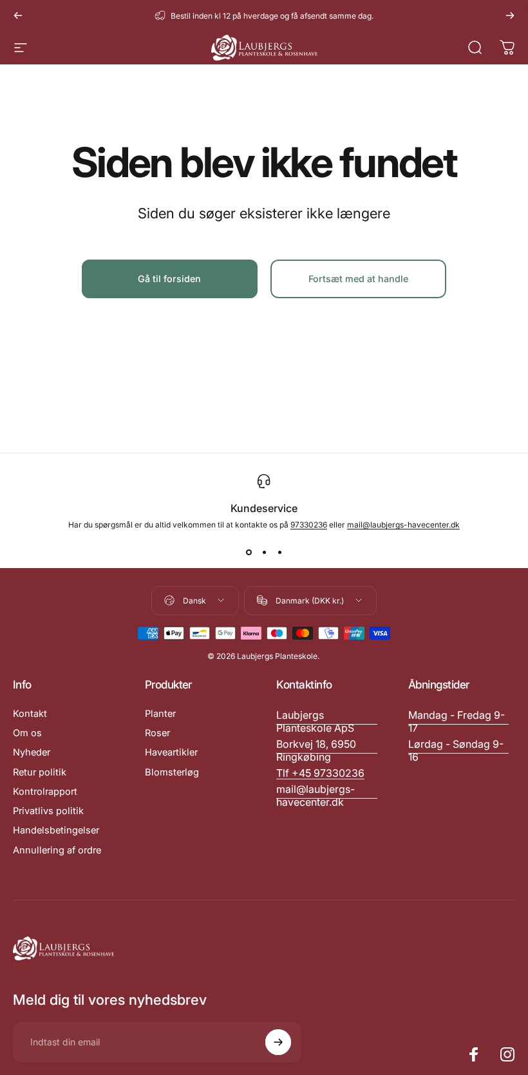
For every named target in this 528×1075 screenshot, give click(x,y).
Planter (160, 713)
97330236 (308, 524)
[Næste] (510, 15)
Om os (27, 733)
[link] (458, 721)
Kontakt (30, 713)
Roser (157, 733)
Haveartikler (171, 752)
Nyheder (31, 752)
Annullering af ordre (57, 850)
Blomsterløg (172, 772)
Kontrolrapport (45, 791)
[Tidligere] (18, 15)
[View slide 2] (264, 552)
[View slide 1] (248, 552)
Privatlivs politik (48, 811)
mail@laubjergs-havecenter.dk (403, 524)
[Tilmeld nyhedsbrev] (278, 1042)
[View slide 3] (279, 552)
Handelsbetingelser (56, 830)
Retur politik (39, 772)
